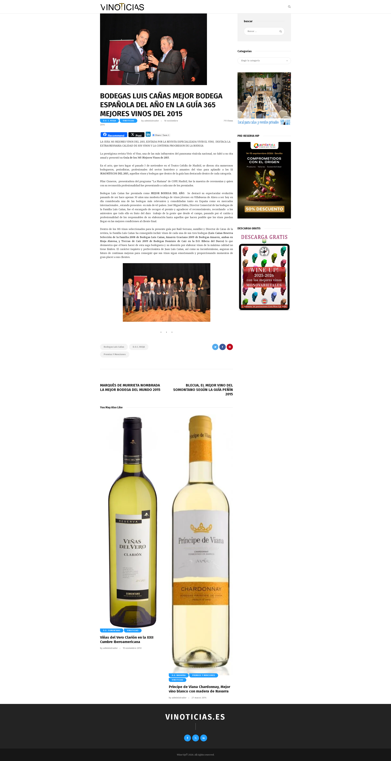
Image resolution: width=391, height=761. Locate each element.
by (150, 120)
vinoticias (128, 121)
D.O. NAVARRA (179, 675)
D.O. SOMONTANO (111, 630)
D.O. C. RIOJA (109, 121)
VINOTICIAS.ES (195, 717)
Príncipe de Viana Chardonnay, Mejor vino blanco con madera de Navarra (199, 689)
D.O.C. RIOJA (139, 347)
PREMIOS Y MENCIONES (203, 675)
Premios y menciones (115, 354)
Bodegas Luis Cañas (114, 347)
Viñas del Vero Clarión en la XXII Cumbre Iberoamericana (126, 639)
